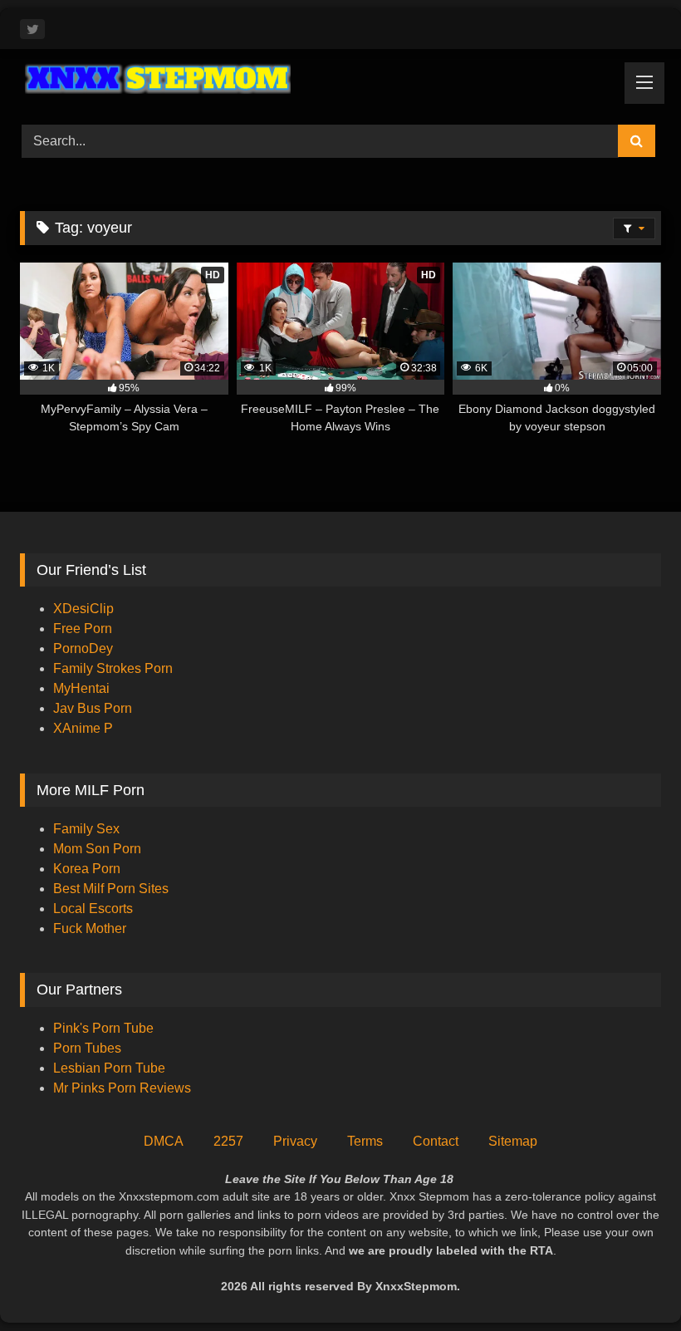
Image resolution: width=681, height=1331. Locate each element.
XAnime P (83, 728)
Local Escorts (93, 908)
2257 (228, 1141)
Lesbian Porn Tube (109, 1068)
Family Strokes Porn (113, 668)
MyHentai (81, 688)
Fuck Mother (89, 928)
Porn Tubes (87, 1048)
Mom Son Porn (97, 849)
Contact (435, 1141)
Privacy (295, 1141)
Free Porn (82, 628)
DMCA (164, 1141)
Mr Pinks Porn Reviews (123, 1088)
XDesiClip (83, 609)
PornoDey (83, 648)
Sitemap (512, 1141)
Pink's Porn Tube (103, 1028)
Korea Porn (86, 869)
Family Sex (86, 829)
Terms (365, 1141)
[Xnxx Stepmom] (340, 81)
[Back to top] (629, 1281)
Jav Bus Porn (92, 708)
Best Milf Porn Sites (111, 889)
